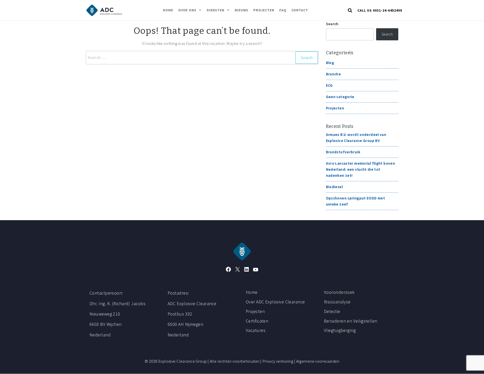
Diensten (215, 10)
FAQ (282, 10)
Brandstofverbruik (343, 152)
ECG (329, 85)
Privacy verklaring (277, 361)
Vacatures (255, 330)
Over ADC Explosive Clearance (275, 302)
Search (332, 23)
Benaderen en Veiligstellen (350, 321)
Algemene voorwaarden (318, 361)
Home (168, 10)
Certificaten (257, 321)
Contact (299, 10)
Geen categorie (340, 96)
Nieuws (241, 10)
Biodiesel (334, 186)
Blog (330, 62)
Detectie (332, 311)
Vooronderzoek (339, 292)
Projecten (263, 10)
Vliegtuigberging (340, 330)
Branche (333, 74)
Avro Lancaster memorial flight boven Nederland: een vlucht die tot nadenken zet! (360, 169)
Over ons (187, 10)
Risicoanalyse (337, 302)
